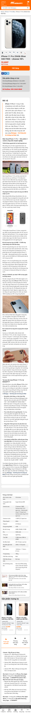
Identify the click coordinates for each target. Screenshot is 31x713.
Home (2, 11)
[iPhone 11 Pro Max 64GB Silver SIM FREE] (8, 609)
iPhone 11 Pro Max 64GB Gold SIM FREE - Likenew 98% (22, 618)
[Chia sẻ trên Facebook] (2, 73)
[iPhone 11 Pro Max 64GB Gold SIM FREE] (22, 609)
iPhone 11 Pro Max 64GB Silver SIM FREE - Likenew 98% (8, 618)
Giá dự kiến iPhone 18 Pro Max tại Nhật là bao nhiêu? (18, 592)
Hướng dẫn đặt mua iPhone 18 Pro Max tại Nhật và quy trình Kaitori (18, 585)
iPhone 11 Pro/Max (10, 11)
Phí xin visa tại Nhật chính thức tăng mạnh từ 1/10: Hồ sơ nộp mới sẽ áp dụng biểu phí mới (18, 576)
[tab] (6, 641)
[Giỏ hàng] (28, 3)
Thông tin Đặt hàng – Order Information (4, 3)
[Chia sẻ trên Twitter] (5, 73)
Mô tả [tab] (5, 100)
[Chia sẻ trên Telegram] (8, 73)
